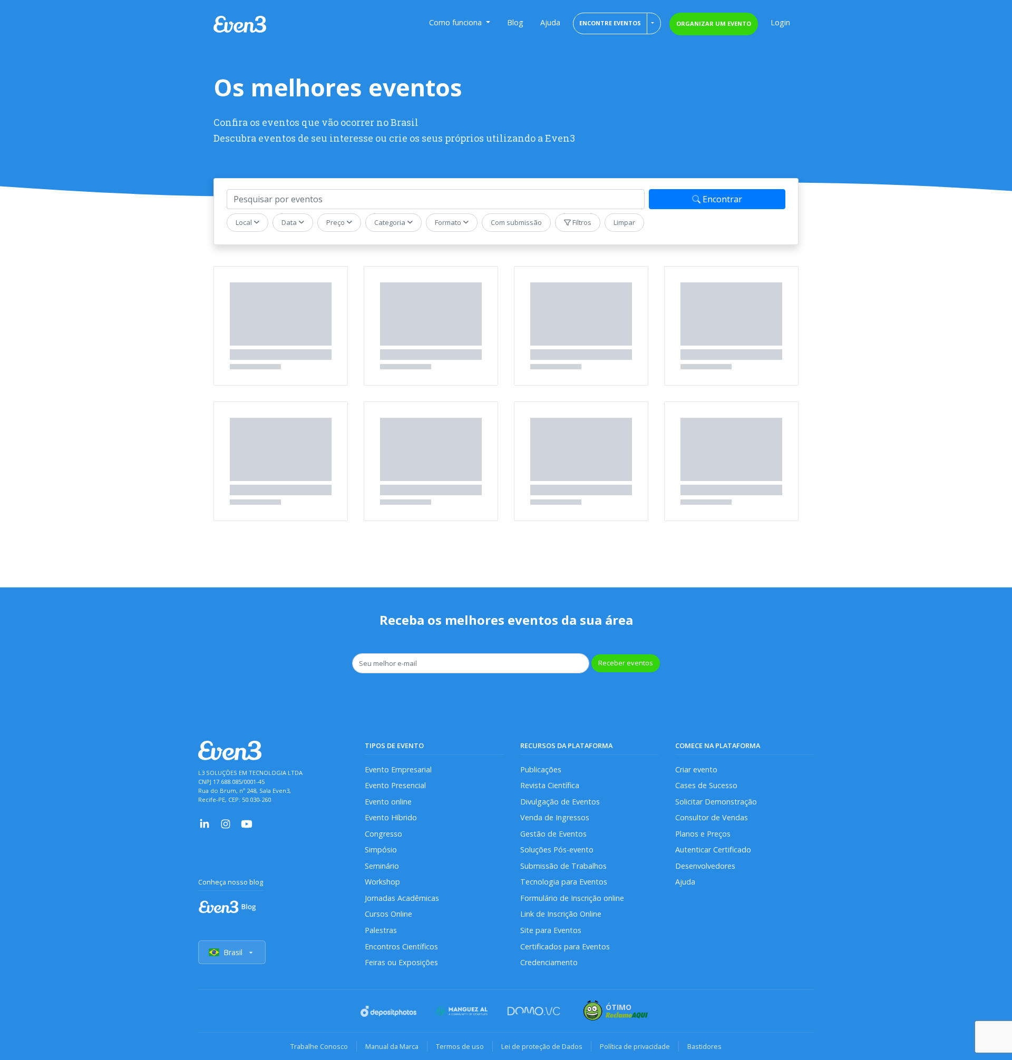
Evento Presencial (395, 785)
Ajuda (550, 22)
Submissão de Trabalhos (563, 866)
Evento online (388, 802)
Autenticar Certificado (713, 850)
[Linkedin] (204, 823)
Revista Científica (549, 785)
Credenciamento (549, 962)
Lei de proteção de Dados (541, 1046)
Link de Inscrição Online (560, 914)
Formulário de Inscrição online (572, 898)
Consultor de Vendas (711, 817)
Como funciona (456, 22)
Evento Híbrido (391, 817)
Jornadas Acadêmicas (402, 898)
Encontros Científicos (401, 946)
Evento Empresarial (398, 769)
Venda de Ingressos (554, 817)
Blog (515, 22)
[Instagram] (225, 823)
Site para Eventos (550, 930)
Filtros (581, 222)
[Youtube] (246, 823)
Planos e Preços (703, 834)
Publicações (540, 769)
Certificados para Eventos (565, 946)
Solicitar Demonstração (716, 802)
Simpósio (381, 850)
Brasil (232, 952)
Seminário (382, 866)
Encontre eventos (610, 23)
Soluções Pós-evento (556, 850)
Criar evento (696, 769)
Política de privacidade (635, 1046)
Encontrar (721, 199)
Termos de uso (460, 1046)
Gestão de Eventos (553, 834)
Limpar (624, 222)
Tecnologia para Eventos (563, 882)
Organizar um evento (713, 23)
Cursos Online (388, 914)
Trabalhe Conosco (319, 1046)
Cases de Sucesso (706, 785)
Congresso (383, 834)
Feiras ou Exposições (401, 962)
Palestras (381, 930)
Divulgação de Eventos (560, 802)
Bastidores (704, 1046)
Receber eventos (625, 663)
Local (245, 222)
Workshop (382, 882)
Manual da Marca (392, 1046)
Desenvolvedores (705, 866)
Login (780, 22)
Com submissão (516, 222)
